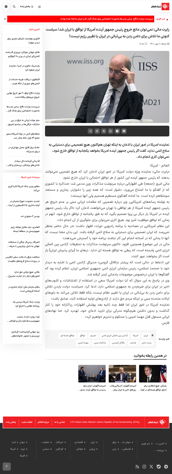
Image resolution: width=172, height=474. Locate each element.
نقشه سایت (26, 422)
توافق (82, 335)
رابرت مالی (147, 343)
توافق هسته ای (67, 335)
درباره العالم (43, 422)
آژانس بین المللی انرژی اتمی (115, 335)
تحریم (93, 335)
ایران (146, 335)
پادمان (133, 343)
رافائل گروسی (118, 343)
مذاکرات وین (100, 343)
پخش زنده (11, 422)
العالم (164, 165)
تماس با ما (59, 422)
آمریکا (154, 165)
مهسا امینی (83, 343)
